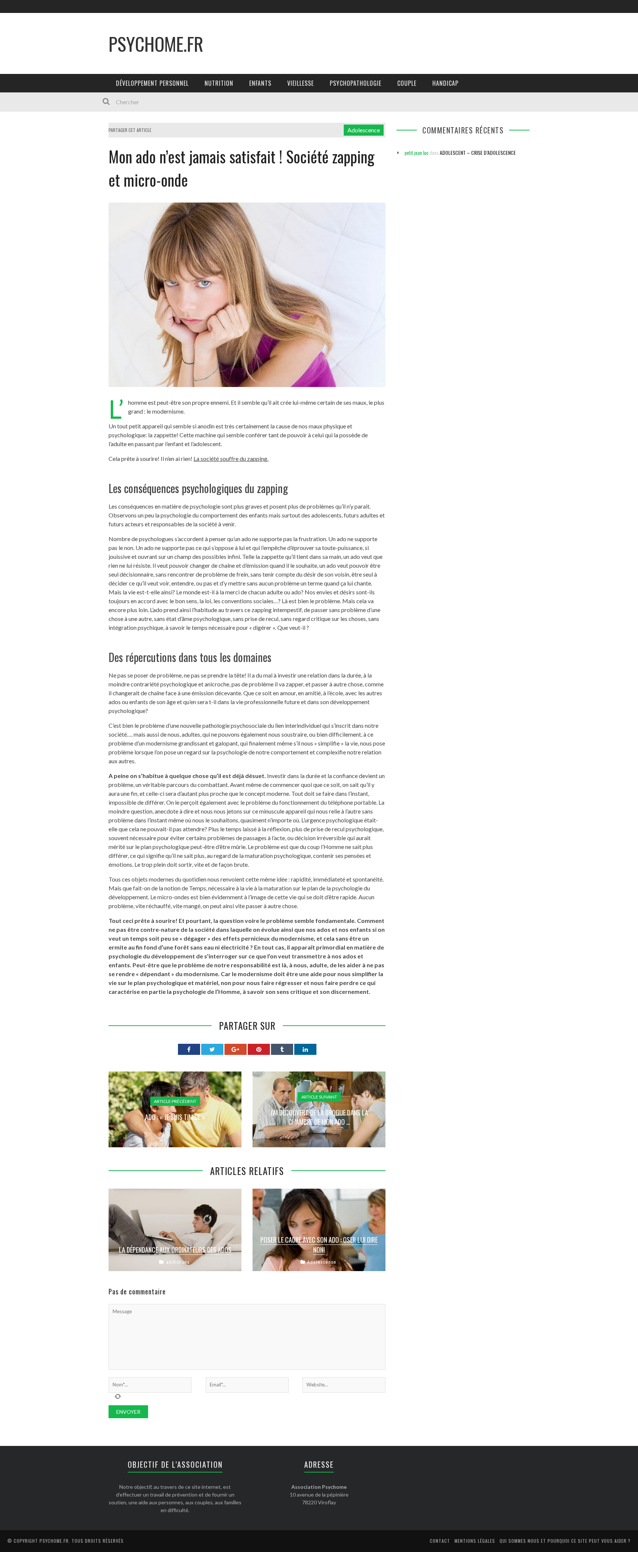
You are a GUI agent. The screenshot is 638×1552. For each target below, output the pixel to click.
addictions (178, 1262)
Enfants (260, 83)
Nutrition (219, 83)
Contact (440, 1541)
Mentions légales (475, 1541)
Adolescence (363, 129)
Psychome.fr (156, 43)
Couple (406, 83)
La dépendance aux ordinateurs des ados (175, 1249)
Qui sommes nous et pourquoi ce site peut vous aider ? (565, 1541)
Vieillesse (300, 83)
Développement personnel (152, 83)
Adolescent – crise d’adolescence (478, 152)
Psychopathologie (355, 83)
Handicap (445, 83)
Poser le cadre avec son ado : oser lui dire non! (319, 1244)
